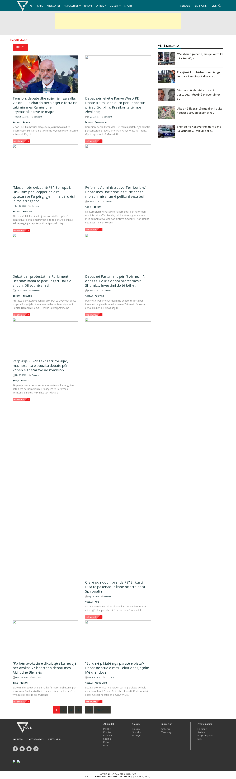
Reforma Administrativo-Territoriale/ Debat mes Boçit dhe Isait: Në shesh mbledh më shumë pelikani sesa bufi (115, 192)
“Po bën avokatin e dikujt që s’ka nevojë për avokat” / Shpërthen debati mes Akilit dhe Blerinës (44, 668)
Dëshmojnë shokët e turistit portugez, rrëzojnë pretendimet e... (198, 94)
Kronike (107, 732)
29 (89, 710)
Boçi (89, 207)
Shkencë (166, 728)
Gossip (114, 5)
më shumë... (19, 141)
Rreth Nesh (54, 739)
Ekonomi (107, 735)
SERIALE (185, 5)
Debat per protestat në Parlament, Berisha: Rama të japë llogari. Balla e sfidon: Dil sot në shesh (42, 281)
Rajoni (88, 5)
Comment (38, 117)
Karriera (18, 739)
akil (16, 683)
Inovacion (166, 723)
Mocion (28, 211)
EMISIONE (200, 5)
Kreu (40, 5)
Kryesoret (53, 5)
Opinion (101, 5)
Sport (128, 5)
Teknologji (166, 732)
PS (98, 601)
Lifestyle (136, 735)
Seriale (201, 732)
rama (27, 122)
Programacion (205, 723)
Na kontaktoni (35, 739)
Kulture (107, 742)
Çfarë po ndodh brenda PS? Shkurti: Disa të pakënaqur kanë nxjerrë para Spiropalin (115, 587)
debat (17, 122)
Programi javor (205, 735)
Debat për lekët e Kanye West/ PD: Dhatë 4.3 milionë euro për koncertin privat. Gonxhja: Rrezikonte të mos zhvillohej (115, 105)
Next (100, 710)
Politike (107, 728)
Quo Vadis (102, 683)
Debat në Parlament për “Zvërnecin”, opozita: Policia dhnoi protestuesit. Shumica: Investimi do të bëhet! (115, 281)
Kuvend (28, 296)
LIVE (214, 5)
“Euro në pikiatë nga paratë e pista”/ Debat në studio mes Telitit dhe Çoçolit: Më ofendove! (117, 668)
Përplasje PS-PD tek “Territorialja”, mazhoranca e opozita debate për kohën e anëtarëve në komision (40, 365)
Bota (105, 745)
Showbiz (136, 732)
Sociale (107, 738)
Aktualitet (71, 5)
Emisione (202, 728)
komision (102, 122)
